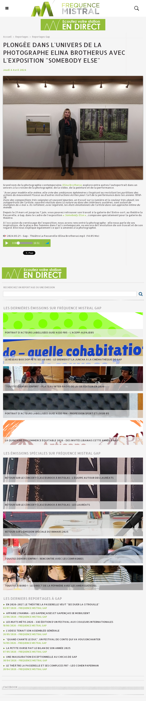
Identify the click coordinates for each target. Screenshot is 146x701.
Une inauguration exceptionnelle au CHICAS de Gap (41, 656)
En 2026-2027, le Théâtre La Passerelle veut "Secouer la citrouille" (52, 604)
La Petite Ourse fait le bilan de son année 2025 (38, 648)
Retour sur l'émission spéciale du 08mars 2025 (36, 531)
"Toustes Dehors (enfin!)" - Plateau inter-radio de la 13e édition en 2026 (54, 386)
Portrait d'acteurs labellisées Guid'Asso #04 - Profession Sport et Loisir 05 (57, 413)
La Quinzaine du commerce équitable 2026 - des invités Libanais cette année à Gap (61, 440)
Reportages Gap (41, 36)
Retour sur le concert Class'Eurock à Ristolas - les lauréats (47, 504)
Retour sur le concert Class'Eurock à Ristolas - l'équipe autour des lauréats (59, 477)
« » (74, 215)
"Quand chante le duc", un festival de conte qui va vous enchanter (53, 639)
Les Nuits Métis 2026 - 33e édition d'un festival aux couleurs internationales (59, 621)
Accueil (7, 36)
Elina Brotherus (72, 184)
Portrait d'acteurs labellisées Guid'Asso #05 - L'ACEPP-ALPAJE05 (49, 332)
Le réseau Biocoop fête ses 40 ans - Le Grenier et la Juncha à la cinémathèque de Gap (63, 359)
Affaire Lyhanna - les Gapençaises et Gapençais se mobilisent (48, 613)
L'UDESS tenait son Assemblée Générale (33, 630)
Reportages (21, 36)
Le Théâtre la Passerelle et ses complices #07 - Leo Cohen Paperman (52, 665)
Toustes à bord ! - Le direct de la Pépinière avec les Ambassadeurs (50, 585)
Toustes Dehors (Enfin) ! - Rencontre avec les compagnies (44, 558)
